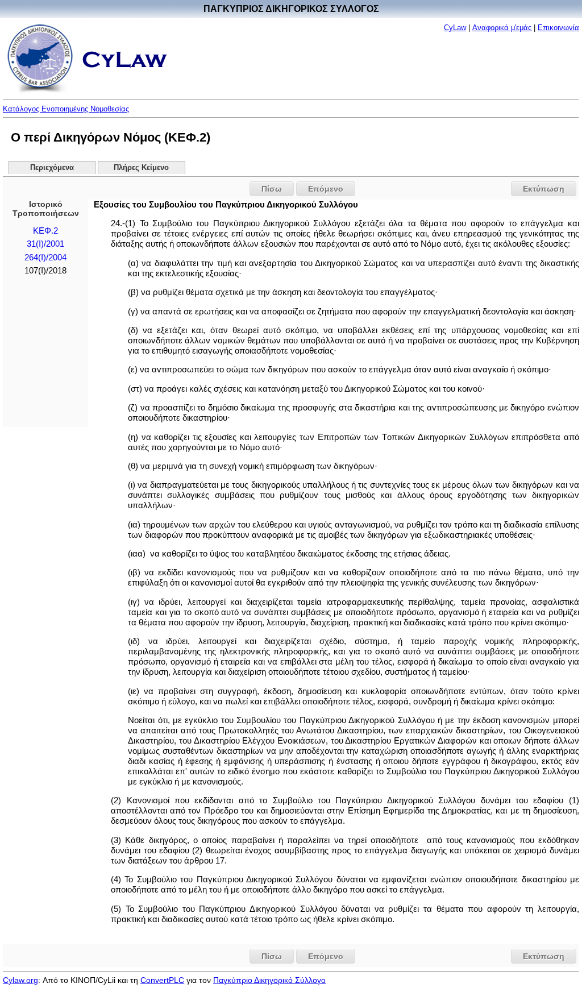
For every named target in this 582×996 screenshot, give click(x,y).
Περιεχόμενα (52, 168)
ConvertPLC (162, 980)
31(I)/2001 (45, 243)
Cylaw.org (20, 980)
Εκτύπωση (543, 188)
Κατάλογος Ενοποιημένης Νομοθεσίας (66, 109)
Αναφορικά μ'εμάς (501, 27)
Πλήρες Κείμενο (141, 168)
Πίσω (271, 188)
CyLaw (455, 27)
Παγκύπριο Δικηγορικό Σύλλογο (269, 980)
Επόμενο (325, 188)
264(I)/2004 (45, 257)
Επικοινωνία (558, 27)
